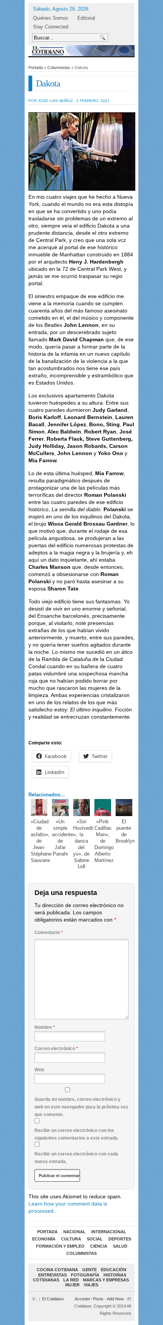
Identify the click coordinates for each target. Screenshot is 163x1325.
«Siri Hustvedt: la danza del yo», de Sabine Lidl (83, 844)
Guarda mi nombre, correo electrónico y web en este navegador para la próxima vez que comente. (81, 1107)
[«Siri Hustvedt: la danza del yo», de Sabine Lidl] (81, 807)
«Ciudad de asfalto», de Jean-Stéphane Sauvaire (41, 841)
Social (95, 1239)
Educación (113, 1269)
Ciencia (98, 1246)
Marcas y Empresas (106, 1280)
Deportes (119, 1239)
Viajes (91, 1285)
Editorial (86, 18)
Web (39, 1069)
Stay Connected (50, 27)
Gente (89, 1269)
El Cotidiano (51, 1299)
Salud (120, 1246)
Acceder (82, 1299)
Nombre (44, 1027)
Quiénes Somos (50, 18)
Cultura (71, 1239)
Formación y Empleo (60, 1246)
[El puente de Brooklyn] (124, 807)
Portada (35, 67)
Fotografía (85, 1275)
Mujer (72, 1285)
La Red (71, 1280)
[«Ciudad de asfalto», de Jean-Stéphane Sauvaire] (39, 807)
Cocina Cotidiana (57, 1269)
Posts (98, 1299)
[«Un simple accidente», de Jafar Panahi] (60, 807)
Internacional (108, 1231)
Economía (43, 1239)
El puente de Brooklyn (125, 831)
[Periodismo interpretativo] (81, 50)
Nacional (74, 1231)
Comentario (48, 932)
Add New (115, 1299)
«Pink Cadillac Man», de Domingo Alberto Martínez (104, 841)
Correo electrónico (56, 1048)
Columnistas (58, 67)
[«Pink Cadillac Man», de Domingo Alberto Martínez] (102, 807)
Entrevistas (52, 1275)
